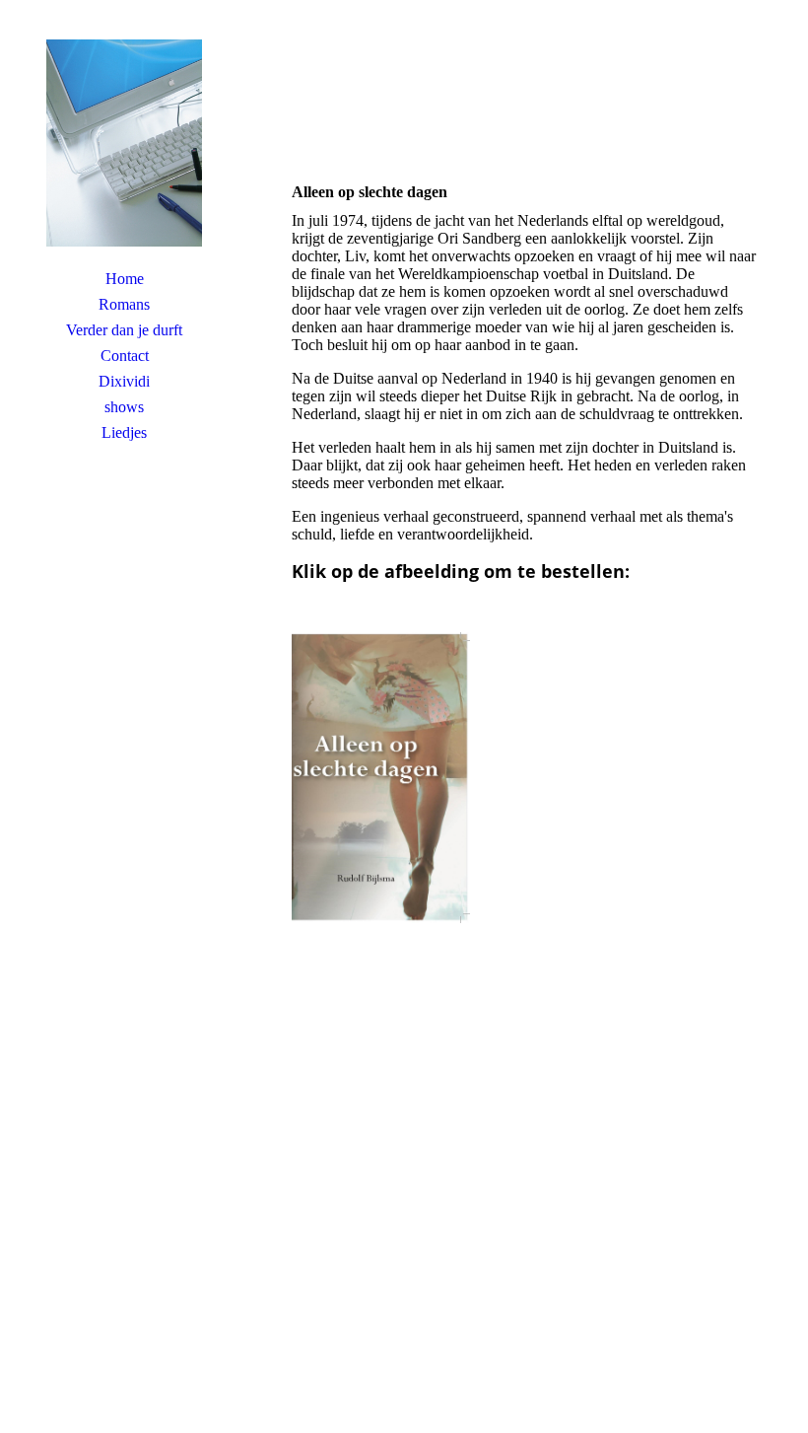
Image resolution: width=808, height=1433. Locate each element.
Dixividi (124, 381)
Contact (125, 355)
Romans (124, 304)
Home (124, 278)
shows (124, 406)
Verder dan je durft (124, 330)
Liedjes (124, 432)
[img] (124, 143)
